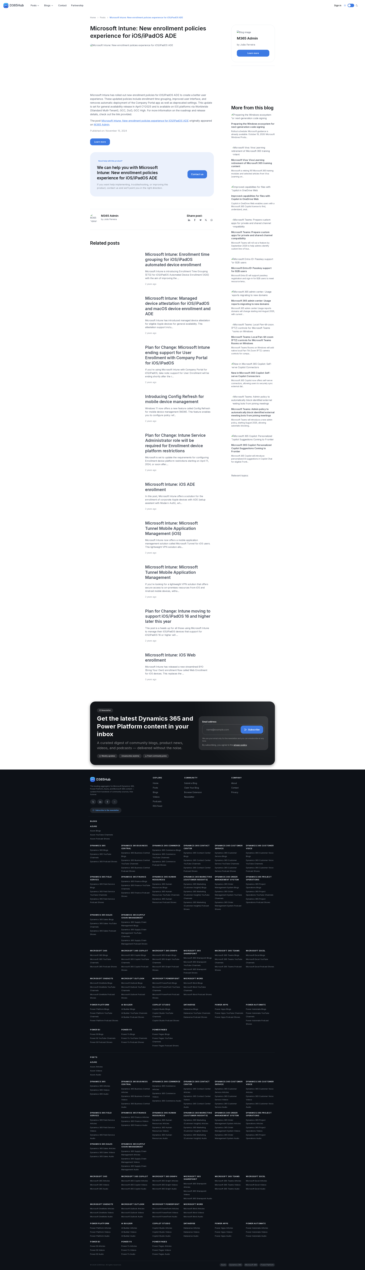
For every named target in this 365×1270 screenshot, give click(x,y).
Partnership (77, 5)
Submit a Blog (190, 783)
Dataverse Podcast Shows (195, 1017)
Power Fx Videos (128, 1250)
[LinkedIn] (189, 220)
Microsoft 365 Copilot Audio (133, 1189)
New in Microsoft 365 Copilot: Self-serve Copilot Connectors (250, 374)
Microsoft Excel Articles (256, 1181)
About (234, 783)
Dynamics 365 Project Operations (259, 878)
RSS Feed (157, 806)
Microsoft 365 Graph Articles (165, 1181)
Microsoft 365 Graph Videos (165, 1185)
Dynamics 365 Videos (100, 1090)
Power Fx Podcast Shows (132, 1042)
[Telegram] (200, 220)
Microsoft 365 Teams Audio (227, 1189)
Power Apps (221, 1005)
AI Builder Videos (128, 1232)
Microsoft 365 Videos (99, 1185)
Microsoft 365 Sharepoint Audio (198, 1198)
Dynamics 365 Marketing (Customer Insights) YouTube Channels (196, 894)
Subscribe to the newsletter (107, 810)
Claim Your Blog (191, 787)
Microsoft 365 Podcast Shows (103, 966)
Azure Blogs (95, 831)
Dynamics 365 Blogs (99, 850)
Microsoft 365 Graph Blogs (164, 955)
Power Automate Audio (256, 1236)
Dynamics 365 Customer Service (229, 847)
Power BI (95, 1029)
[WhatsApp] (211, 220)
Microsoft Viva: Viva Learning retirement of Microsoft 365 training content (251, 163)
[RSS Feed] (114, 801)
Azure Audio (95, 1075)
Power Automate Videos (256, 1232)
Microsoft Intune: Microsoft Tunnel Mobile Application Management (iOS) (171, 528)
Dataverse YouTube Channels (197, 1013)
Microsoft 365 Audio (99, 1189)
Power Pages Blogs (161, 1034)
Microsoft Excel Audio (255, 1189)
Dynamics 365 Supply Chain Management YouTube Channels (133, 932)
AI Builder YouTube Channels (134, 1013)
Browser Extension (193, 792)
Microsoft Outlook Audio (132, 1216)
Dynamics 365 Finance (133, 877)
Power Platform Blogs (99, 1009)
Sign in (337, 5)
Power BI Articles (97, 1246)
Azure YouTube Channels (101, 835)
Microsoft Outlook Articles (132, 1208)
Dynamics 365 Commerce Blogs (166, 850)
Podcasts (157, 801)
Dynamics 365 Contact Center (197, 847)
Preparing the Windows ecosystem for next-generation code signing (252, 125)
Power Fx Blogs (128, 1034)
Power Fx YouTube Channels (134, 1038)
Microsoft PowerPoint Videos (165, 1212)
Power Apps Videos (223, 1232)
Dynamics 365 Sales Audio (102, 1156)
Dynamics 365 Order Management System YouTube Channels (228, 894)
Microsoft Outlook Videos (132, 1212)
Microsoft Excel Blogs (255, 955)
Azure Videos (96, 1071)
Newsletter (189, 797)
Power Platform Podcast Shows (104, 1020)
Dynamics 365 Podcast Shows (103, 861)
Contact (62, 5)
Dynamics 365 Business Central (134, 847)
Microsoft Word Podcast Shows (198, 994)
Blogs (47, 5)
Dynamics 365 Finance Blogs (134, 881)
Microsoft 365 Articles (100, 1181)
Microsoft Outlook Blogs (132, 983)
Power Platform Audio (100, 1236)
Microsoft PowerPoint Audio (164, 1216)
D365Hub (17, 5)
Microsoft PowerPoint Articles (165, 1208)
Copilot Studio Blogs (161, 1009)
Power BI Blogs (96, 1034)
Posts (33, 5)
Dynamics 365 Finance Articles (135, 1117)
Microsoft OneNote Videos (102, 1212)
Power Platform (99, 1005)
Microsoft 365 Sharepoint (192, 952)
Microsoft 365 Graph (164, 950)
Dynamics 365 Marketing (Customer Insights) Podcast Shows (196, 905)
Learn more (100, 142)
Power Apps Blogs (223, 1009)
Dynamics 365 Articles (100, 1086)
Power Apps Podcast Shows (227, 1017)
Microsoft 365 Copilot (134, 950)
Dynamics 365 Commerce (166, 845)
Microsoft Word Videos (194, 1212)
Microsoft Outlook (132, 978)
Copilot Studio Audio (161, 1236)
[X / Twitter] (93, 801)
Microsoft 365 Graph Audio (164, 1189)
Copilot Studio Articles (162, 1228)
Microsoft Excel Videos (256, 1185)
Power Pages (159, 1029)
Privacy (234, 792)
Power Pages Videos (161, 1250)
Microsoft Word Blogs (193, 983)
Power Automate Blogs (256, 1009)
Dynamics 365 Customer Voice (260, 847)
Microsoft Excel (255, 950)
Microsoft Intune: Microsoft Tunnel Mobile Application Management (171, 572)
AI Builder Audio (128, 1236)
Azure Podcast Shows (100, 839)
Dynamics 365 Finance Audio (134, 1125)
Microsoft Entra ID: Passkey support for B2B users (251, 270)
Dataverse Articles (192, 1228)
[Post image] (116, 268)
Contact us (197, 174)
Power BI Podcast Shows (101, 1042)
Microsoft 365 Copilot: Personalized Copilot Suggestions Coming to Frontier (251, 448)
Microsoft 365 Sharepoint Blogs (198, 958)
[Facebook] (194, 220)
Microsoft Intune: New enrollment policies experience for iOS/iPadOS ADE (145, 120)
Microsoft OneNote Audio (101, 1216)
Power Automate (256, 1005)
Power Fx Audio (128, 1254)
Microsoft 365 (98, 950)
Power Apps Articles (224, 1228)
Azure (93, 826)
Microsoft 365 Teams (227, 950)
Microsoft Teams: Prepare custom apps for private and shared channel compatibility (251, 235)
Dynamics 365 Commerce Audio (166, 1101)
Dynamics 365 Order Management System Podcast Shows (228, 905)
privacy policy (240, 745)
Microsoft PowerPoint (166, 978)
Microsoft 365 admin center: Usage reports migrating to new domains (251, 302)
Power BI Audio (97, 1254)
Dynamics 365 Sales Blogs (102, 919)
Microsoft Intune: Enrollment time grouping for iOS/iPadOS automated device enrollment (177, 259)
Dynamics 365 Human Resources (164, 878)
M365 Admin (101, 124)
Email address (209, 721)
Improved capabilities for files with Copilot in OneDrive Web (250, 197)
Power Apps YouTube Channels (229, 1013)
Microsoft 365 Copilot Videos (134, 1185)
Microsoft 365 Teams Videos (228, 1185)
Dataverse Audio (191, 1236)
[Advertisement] (152, 71)
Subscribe (254, 729)
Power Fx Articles (129, 1246)
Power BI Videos (97, 1250)
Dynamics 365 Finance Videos (134, 1121)
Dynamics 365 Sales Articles (102, 1148)
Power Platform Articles (100, 1228)
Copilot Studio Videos (162, 1232)
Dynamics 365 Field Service (101, 878)
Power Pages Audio (161, 1254)
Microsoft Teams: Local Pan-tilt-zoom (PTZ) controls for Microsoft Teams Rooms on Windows (252, 340)
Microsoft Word (193, 978)
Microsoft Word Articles (194, 1208)
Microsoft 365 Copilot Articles (134, 1181)
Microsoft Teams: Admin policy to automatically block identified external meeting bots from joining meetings (252, 412)
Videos (156, 797)
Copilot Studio (161, 1005)
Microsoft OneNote (101, 978)
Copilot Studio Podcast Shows (165, 1020)
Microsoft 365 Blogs (99, 955)
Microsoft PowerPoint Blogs (164, 983)
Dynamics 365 (98, 845)
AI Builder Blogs (128, 1009)
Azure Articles (96, 1067)
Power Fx (126, 1029)
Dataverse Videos (191, 1232)
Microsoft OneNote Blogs (101, 983)
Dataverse (189, 1005)
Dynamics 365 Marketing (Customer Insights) (198, 878)
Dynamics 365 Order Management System (227, 878)
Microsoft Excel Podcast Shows (260, 966)
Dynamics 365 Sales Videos (102, 1152)
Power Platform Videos (100, 1232)
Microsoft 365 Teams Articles (228, 1181)
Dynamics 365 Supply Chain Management (133, 916)
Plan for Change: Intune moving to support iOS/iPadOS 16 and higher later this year (177, 616)
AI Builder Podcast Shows (132, 1017)
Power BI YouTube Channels (102, 1038)
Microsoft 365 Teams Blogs (227, 955)
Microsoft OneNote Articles (102, 1208)
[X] (206, 220)
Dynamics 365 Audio (99, 1094)
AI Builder (127, 1005)
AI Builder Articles (129, 1228)
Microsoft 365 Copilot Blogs (133, 955)
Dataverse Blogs (191, 1009)
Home (93, 17)
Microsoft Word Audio (193, 1216)
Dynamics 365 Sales (101, 915)
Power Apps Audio (223, 1236)
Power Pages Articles (162, 1246)
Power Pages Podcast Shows (165, 1045)
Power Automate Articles (257, 1228)
